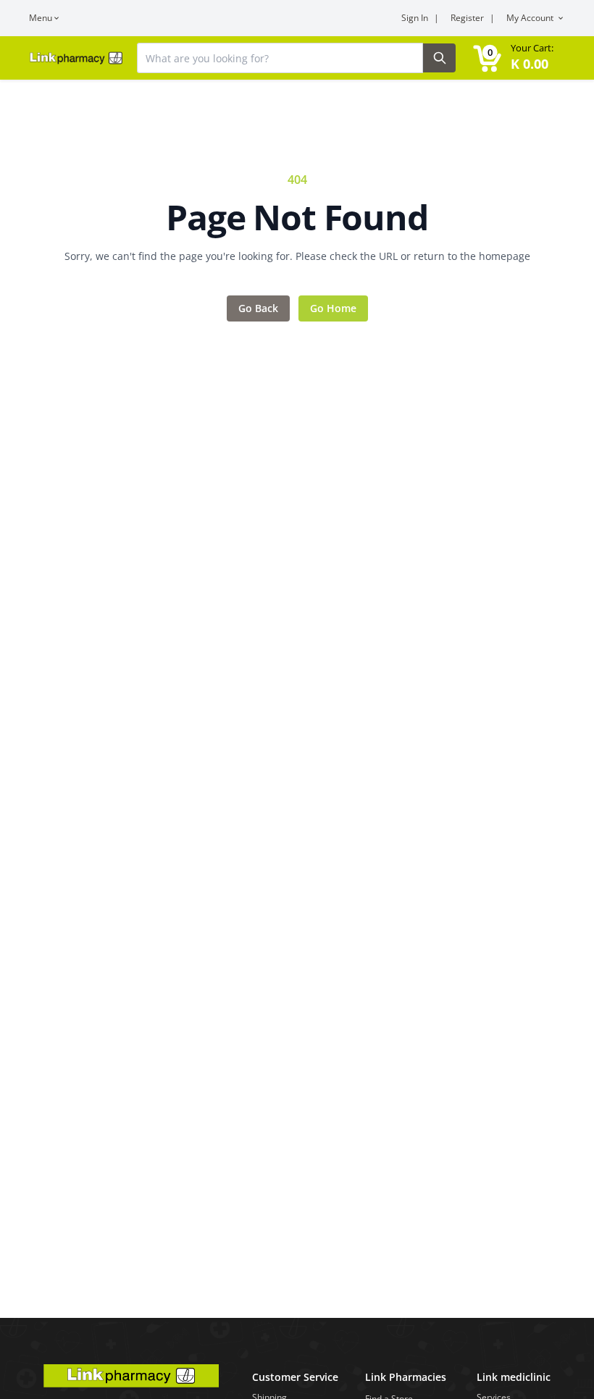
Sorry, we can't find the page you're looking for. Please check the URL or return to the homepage (297, 256)
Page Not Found (296, 217)
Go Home (333, 308)
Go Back (258, 308)
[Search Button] (439, 57)
